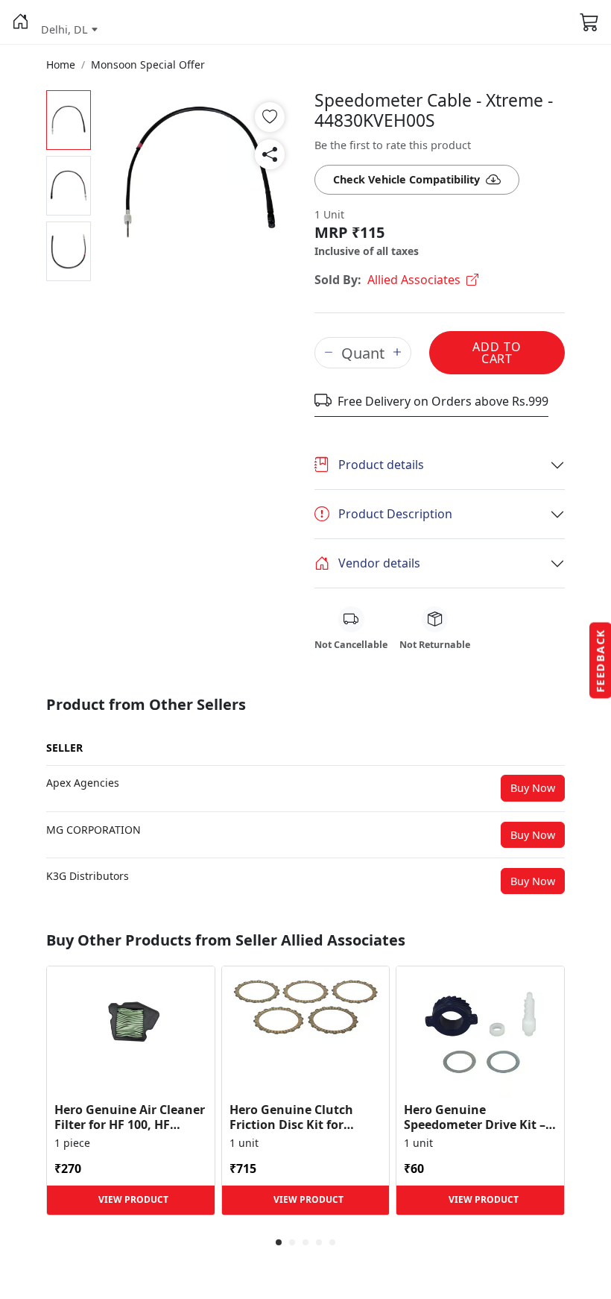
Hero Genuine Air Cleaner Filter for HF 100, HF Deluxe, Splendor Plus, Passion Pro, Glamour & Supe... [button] (129, 1117)
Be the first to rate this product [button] (392, 145)
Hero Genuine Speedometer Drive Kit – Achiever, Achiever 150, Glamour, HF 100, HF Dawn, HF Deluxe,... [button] (474, 1117)
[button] (20, 22)
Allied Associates (413, 279)
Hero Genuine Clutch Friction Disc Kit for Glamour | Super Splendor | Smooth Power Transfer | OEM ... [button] (301, 1117)
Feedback (600, 661)
